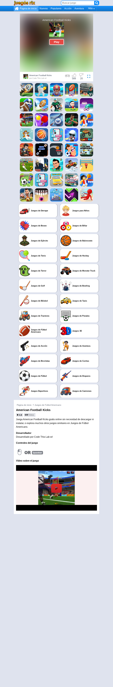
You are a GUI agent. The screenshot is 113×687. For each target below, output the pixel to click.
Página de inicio (28, 8)
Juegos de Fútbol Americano (48, 405)
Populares (56, 8)
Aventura (79, 8)
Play (56, 41)
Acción (68, 8)
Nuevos (44, 8)
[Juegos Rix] (24, 2)
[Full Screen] (88, 76)
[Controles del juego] (67, 76)
